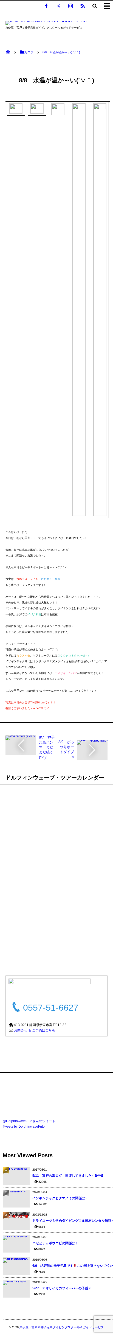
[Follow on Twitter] (58, 5)
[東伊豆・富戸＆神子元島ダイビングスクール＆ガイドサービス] (46, 23)
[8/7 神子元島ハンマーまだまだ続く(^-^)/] (20, 737)
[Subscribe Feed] (82, 5)
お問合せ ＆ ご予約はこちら (34, 1030)
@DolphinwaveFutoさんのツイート (29, 1121)
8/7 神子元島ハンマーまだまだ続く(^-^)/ (47, 747)
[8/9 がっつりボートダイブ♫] (92, 742)
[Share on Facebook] (46, 5)
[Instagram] (70, 5)
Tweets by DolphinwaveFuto (24, 1126)
